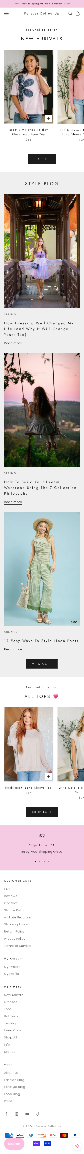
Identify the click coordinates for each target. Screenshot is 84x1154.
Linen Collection (17, 1030)
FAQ (7, 889)
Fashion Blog (14, 1080)
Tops (8, 1009)
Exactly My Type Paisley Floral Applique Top (28, 132)
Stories (9, 1051)
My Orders (12, 967)
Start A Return (15, 910)
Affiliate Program (17, 917)
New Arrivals (13, 995)
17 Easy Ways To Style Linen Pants (41, 640)
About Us (11, 1073)
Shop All (10, 1037)
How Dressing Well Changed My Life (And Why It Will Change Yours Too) (39, 328)
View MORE (42, 664)
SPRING (10, 314)
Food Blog (12, 1094)
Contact (11, 903)
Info (7, 1044)
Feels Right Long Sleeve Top (28, 788)
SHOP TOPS (42, 812)
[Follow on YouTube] (27, 1114)
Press (8, 1101)
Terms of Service (17, 946)
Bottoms (11, 1016)
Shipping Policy (16, 924)
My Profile (11, 973)
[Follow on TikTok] (38, 1114)
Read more (13, 343)
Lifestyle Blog (14, 1087)
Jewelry (10, 1023)
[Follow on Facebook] (6, 1114)
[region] (42, 843)
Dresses (10, 1002)
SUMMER (11, 632)
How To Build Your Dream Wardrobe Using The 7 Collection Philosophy (40, 487)
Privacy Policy (14, 938)
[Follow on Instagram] (17, 1114)
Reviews (10, 896)
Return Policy (14, 931)
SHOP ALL (42, 159)
